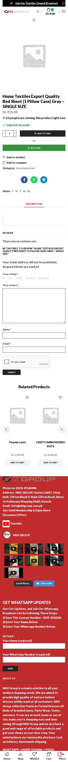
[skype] (28, 191)
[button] (6, 429)
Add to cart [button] (17, 462)
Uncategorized (25, 168)
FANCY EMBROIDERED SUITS (50, 444)
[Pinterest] (20, 191)
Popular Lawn (17, 442)
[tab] (34, 204)
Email (7, 343)
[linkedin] (24, 191)
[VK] (16, 191)
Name (7, 329)
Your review (11, 285)
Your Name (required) (17, 640)
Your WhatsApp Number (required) (26, 654)
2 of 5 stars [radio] (10, 278)
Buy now (35, 148)
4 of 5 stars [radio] (30, 278)
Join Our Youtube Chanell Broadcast (36, 3)
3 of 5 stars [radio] (19, 278)
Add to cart (44, 133)
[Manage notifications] (60, 754)
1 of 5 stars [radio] (4, 278)
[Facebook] (12, 191)
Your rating (10, 274)
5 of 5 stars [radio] (43, 278)
